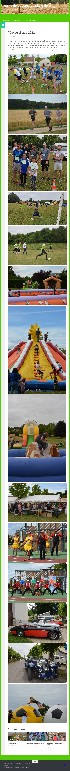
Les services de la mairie (19, 16)
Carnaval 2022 (12, 743)
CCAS (55, 16)
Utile (36, 16)
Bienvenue (6, 16)
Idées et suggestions (45, 16)
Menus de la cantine (30, 20)
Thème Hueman (25, 767)
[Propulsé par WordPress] (15, 767)
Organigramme (7, 20)
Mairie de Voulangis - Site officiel (27, 5)
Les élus (30, 16)
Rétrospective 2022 (14, 25)
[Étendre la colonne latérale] (3, 25)
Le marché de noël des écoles (35, 743)
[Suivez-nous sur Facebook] (65, 765)
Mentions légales (18, 20)
